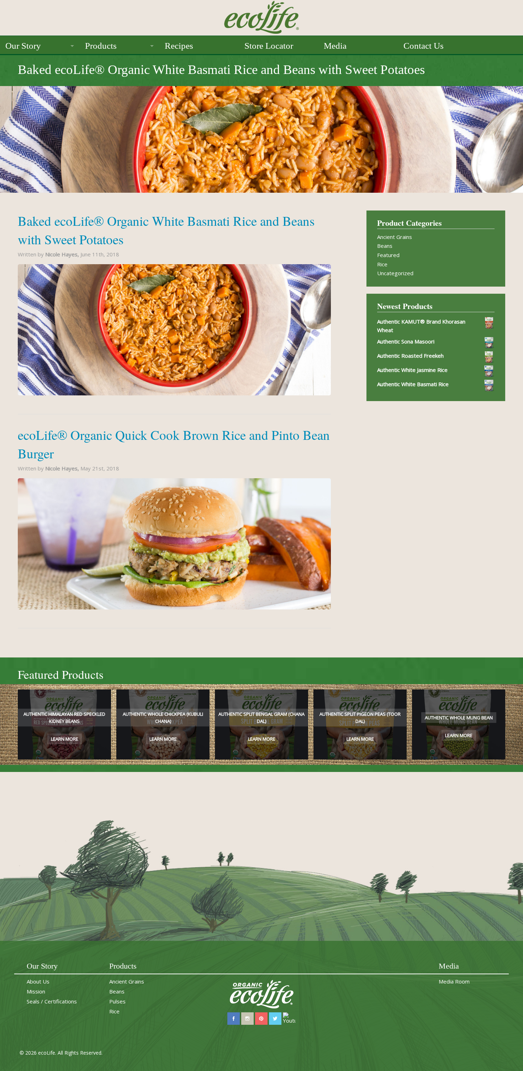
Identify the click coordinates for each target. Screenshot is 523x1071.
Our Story (23, 45)
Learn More (64, 739)
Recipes (179, 45)
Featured (388, 255)
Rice (382, 264)
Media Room (454, 981)
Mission (36, 991)
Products (101, 45)
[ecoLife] (261, 16)
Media (335, 45)
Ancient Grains (394, 236)
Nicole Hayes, (62, 254)
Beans (384, 245)
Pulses (117, 1001)
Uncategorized (395, 273)
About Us (38, 981)
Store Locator (268, 45)
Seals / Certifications (52, 1001)
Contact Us (423, 45)
